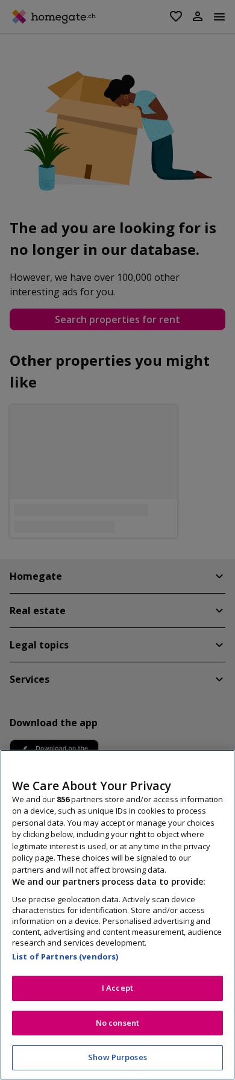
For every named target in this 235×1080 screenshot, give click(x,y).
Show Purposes (117, 1057)
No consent (117, 1022)
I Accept (117, 987)
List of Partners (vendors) (65, 956)
